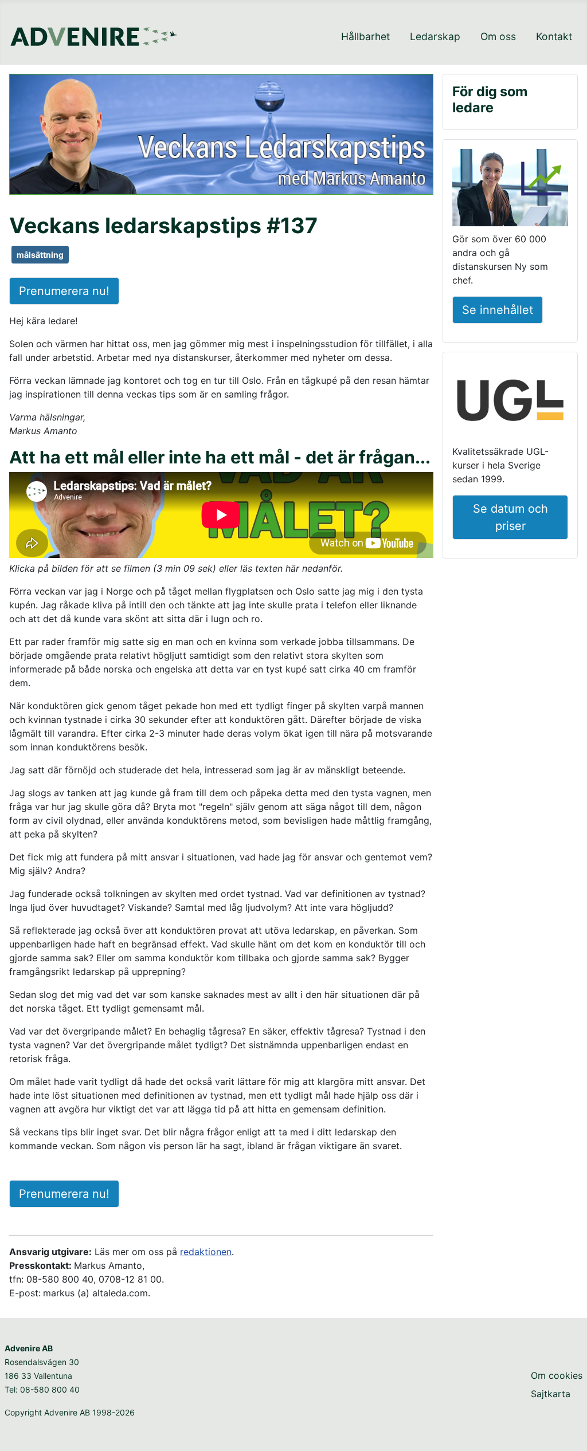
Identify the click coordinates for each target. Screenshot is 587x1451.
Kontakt (554, 36)
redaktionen (206, 1251)
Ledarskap (435, 36)
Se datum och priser (510, 517)
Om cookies (556, 1375)
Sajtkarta (550, 1393)
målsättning (40, 254)
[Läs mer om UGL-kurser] (510, 402)
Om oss (498, 36)
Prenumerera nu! (64, 291)
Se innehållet (497, 310)
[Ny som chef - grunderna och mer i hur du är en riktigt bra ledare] (510, 189)
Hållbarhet (365, 36)
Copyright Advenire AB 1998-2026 (70, 1412)
